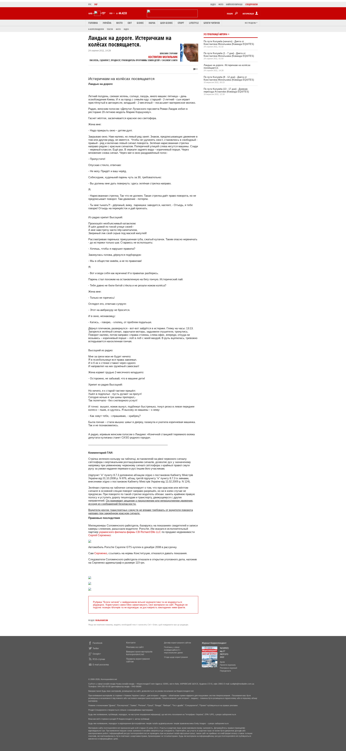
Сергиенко (100, 553)
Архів (222, 662)
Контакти (131, 642)
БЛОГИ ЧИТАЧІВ (212, 23)
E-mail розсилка (101, 664)
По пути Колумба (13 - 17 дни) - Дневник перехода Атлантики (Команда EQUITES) (226, 90)
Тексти (110, 29)
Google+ (97, 654)
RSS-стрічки (99, 659)
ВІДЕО (213, 4)
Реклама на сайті (135, 647)
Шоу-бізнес (166, 23)
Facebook (97, 643)
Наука (152, 23)
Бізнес (140, 23)
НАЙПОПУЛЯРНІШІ (234, 4)
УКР (95, 4)
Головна (93, 23)
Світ (130, 23)
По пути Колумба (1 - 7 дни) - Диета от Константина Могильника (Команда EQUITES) (229, 54)
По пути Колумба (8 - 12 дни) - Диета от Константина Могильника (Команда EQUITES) (229, 78)
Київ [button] (90, 13)
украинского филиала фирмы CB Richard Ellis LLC (130, 531)
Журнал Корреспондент (214, 643)
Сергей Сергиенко (99, 535)
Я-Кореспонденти (96, 29)
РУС (90, 4)
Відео (126, 29)
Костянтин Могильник (163, 57)
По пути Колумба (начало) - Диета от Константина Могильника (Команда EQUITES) (229, 42)
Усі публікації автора (215, 34)
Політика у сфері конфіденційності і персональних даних (173, 650)
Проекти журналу (228, 665)
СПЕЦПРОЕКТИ (251, 4)
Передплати (225, 671)
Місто (119, 23)
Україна (107, 23)
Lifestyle (194, 23)
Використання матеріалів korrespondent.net (139, 653)
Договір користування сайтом (177, 643)
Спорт (181, 23)
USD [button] (111, 13)
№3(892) (224, 648)
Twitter (96, 648)
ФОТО (220, 4)
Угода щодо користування (176, 657)
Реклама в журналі (228, 668)
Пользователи (101, 620)
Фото (118, 29)
